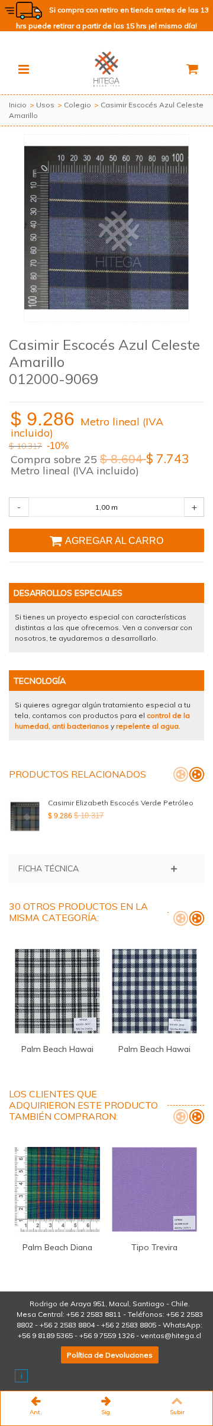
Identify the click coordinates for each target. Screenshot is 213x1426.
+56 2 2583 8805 (128, 1324)
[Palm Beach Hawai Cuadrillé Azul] (154, 991)
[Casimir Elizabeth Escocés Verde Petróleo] (25, 816)
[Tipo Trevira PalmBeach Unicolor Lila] (154, 1189)
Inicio (18, 104)
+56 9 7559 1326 (106, 1335)
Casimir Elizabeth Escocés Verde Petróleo (120, 802)
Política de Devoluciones (110, 1354)
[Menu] (23, 69)
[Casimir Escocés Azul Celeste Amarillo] (106, 228)
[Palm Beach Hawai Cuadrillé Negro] (57, 991)
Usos (45, 104)
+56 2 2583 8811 (93, 1314)
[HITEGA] (106, 68)
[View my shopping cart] (191, 69)
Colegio (77, 104)
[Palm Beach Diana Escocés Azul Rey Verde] (57, 1189)
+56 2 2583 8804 (67, 1324)
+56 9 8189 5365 (45, 1335)
